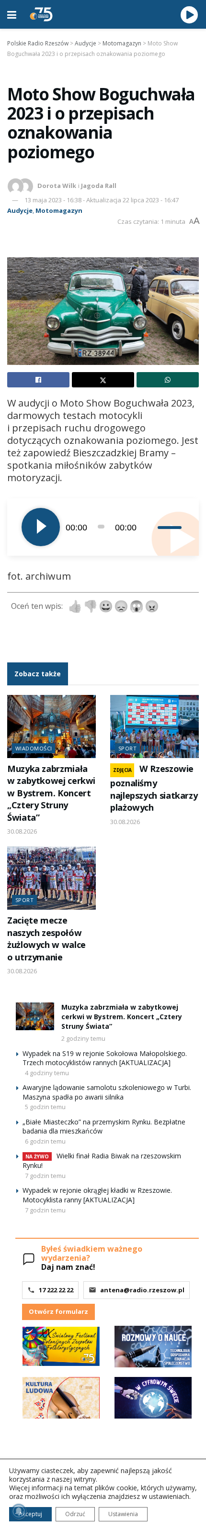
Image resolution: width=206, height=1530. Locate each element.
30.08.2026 (22, 831)
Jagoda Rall (98, 185)
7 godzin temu (45, 1175)
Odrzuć (75, 1514)
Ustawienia (123, 1514)
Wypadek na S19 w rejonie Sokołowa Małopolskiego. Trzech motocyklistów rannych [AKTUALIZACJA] (105, 1058)
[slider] (171, 527)
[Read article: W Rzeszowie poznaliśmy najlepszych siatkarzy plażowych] (154, 726)
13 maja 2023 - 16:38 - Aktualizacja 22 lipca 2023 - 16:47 (101, 200)
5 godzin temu (45, 1106)
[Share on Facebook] (38, 379)
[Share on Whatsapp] (168, 379)
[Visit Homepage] (41, 14)
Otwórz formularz (58, 1311)
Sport (127, 748)
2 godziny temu (83, 1038)
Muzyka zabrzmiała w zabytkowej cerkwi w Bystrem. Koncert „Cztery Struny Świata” (51, 793)
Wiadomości (33, 748)
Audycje (20, 210)
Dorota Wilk (56, 185)
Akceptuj (30, 1514)
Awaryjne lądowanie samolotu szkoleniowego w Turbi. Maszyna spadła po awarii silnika (107, 1092)
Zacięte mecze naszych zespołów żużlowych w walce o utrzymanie (46, 938)
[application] (103, 527)
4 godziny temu (47, 1072)
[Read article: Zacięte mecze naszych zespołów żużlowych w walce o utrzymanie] (51, 878)
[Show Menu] (11, 14)
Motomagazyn (58, 210)
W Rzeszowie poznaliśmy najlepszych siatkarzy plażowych (153, 788)
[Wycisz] (150, 527)
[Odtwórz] (41, 527)
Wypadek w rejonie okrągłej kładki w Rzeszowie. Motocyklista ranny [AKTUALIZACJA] (97, 1195)
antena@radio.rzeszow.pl (142, 1290)
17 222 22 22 (56, 1290)
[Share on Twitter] (103, 379)
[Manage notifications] (18, 1511)
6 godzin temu (45, 1141)
